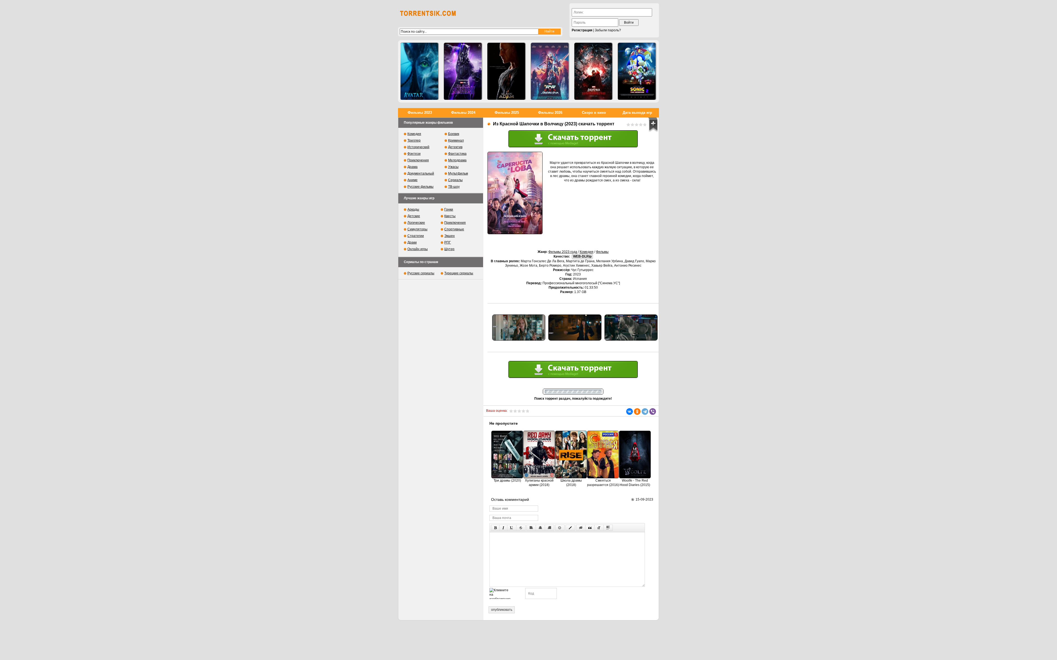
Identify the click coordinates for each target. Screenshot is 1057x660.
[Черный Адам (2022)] (506, 71)
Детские (413, 216)
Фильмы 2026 (550, 113)
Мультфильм (458, 173)
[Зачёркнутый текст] (520, 528)
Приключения (418, 160)
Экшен (449, 236)
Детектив (455, 147)
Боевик (453, 134)
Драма (412, 167)
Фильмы (602, 252)
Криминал (456, 140)
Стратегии (415, 236)
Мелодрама (457, 160)
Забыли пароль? (608, 30)
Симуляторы (417, 229)
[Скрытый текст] (580, 528)
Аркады (413, 209)
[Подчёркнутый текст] (511, 528)
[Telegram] (645, 411)
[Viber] (652, 411)
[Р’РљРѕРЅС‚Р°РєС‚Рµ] (629, 411)
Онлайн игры (417, 249)
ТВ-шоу (454, 187)
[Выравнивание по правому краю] (549, 528)
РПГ (447, 242)
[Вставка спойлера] (608, 528)
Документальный (420, 173)
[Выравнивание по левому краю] (531, 528)
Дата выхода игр (637, 113)
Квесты (450, 216)
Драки (412, 242)
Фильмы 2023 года (562, 252)
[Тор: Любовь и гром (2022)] (550, 71)
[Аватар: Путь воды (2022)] (419, 71)
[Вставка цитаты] (590, 528)
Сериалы (455, 180)
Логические (416, 223)
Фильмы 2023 (420, 113)
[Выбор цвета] (570, 528)
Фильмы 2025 (507, 113)
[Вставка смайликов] (560, 528)
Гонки (448, 209)
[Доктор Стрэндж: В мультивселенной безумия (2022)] (593, 71)
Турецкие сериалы (458, 273)
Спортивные (454, 229)
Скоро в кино (594, 113)
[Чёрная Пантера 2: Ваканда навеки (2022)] (463, 71)
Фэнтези (414, 154)
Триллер (414, 140)
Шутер (449, 249)
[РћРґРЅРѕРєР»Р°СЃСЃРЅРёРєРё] (637, 411)
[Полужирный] (495, 528)
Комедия (586, 252)
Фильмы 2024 (463, 113)
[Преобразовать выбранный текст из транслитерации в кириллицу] (599, 528)
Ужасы (453, 167)
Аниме (412, 180)
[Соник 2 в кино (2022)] (637, 71)
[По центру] (540, 528)
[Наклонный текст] (503, 528)
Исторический (418, 147)
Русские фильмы (420, 187)
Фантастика (457, 154)
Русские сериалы (420, 273)
